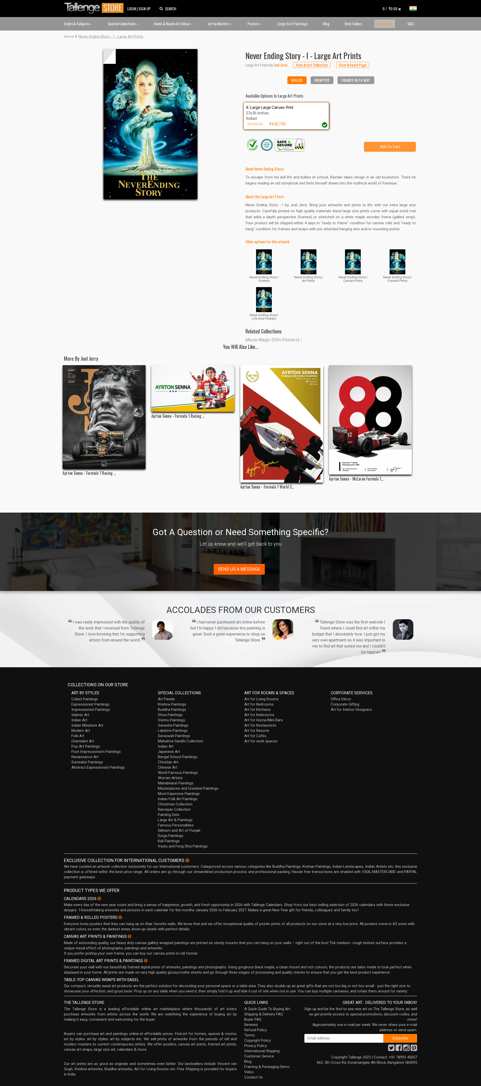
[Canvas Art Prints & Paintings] (129, 936)
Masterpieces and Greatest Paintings (188, 788)
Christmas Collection (175, 804)
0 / (390, 8)
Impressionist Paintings (90, 709)
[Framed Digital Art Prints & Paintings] (146, 961)
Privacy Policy (255, 1045)
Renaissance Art (84, 757)
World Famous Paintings (178, 772)
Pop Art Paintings (85, 746)
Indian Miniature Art (87, 725)
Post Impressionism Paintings (96, 751)
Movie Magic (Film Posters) (273, 339)
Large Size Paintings (292, 23)
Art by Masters (219, 23)
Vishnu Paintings (171, 720)
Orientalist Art (82, 741)
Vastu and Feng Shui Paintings (183, 846)
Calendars (385, 24)
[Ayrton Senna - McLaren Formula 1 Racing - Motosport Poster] (370, 420)
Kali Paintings (169, 841)
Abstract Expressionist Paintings (98, 767)
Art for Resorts (256, 730)
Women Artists (170, 778)
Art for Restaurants (260, 725)
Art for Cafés (255, 736)
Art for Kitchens (257, 709)
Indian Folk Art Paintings (177, 799)
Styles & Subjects (77, 23)
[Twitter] (391, 1049)
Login (131, 8)
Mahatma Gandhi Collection (180, 741)
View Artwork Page (353, 65)
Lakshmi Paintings (173, 730)
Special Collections (122, 23)
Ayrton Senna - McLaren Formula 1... (356, 479)
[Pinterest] (414, 1049)
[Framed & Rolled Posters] (120, 917)
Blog (326, 23)
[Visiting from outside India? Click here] (187, 860)
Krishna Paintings (172, 704)
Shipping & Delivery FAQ (263, 1014)
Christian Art (168, 762)
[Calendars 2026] (99, 899)
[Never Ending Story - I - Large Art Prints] (150, 124)
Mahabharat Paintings (175, 783)
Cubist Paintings (84, 699)
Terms (249, 1035)
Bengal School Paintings (177, 757)
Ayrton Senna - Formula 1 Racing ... (89, 473)
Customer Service (259, 1056)
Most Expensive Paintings (179, 793)
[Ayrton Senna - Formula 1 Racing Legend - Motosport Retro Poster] (192, 388)
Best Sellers (353, 23)
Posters (254, 23)
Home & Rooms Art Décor (172, 23)
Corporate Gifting (345, 704)
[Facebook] (399, 1049)
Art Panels (166, 699)
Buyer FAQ (252, 1019)
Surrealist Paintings (87, 762)
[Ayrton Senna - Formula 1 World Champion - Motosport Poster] (281, 424)
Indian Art (79, 720)
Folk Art (77, 736)
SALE (410, 23)
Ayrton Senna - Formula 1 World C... (267, 487)
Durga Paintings (170, 835)
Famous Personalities (176, 825)
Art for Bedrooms (259, 704)
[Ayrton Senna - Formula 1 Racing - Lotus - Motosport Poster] (104, 417)
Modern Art (80, 730)
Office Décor (341, 699)
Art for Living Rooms (261, 699)
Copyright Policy (257, 1040)
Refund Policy (255, 1030)
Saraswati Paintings (174, 736)
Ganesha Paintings (173, 725)
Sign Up (145, 8)
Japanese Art (169, 751)
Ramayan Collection (174, 809)
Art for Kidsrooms (259, 715)
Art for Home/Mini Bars (263, 720)
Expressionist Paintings (90, 704)
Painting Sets (168, 814)
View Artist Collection (312, 65)
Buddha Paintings (172, 709)
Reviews (251, 1024)
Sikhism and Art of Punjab (179, 830)
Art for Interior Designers (351, 709)
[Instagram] (406, 1049)
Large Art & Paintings (175, 820)
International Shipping (262, 1051)
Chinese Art (167, 767)
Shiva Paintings (170, 715)
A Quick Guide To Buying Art (267, 1009)
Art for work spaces (260, 741)
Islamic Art (80, 715)
